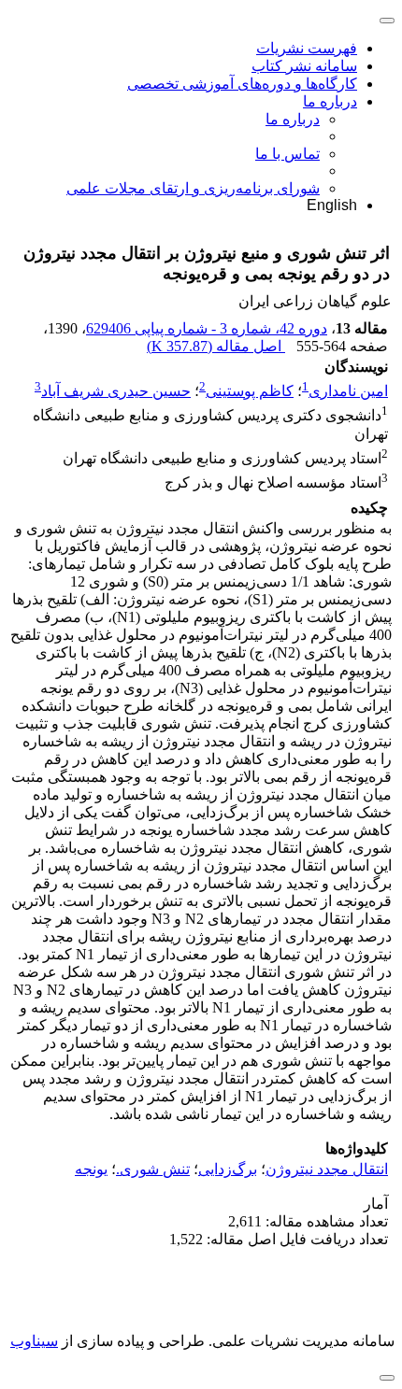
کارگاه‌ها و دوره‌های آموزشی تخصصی (242, 84)
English (332, 205)
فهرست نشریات (306, 48)
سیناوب (34, 1341)
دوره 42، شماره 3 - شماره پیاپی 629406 (206, 328)
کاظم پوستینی (250, 391)
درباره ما (330, 101)
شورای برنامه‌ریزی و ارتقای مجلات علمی (193, 188)
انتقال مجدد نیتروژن (327, 1169)
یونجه (91, 1169)
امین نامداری (348, 391)
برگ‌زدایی (227, 1169)
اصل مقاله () (216, 346)
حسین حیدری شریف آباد (116, 391)
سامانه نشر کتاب (304, 66)
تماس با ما (287, 154)
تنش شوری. (153, 1169)
